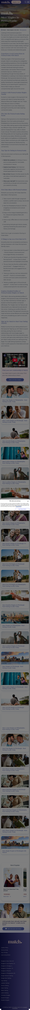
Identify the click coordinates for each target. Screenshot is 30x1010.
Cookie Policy (18, 506)
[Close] (28, 501)
